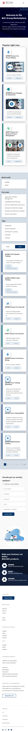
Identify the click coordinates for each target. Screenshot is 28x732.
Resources (5, 667)
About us (4, 608)
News (3, 617)
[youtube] (8, 729)
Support (4, 637)
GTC (3, 712)
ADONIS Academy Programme (10, 674)
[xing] (11, 729)
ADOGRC (4, 635)
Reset (7, 247)
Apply (20, 247)
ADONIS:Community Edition (9, 660)
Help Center (5, 672)
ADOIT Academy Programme (9, 676)
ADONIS (4, 631)
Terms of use (4, 708)
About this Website (6, 723)
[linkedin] (3, 729)
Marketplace (5, 669)
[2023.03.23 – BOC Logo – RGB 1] (8, 1)
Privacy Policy (5, 715)
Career (4, 613)
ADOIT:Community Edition (9, 663)
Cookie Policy (5, 719)
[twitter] (5, 729)
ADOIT (4, 633)
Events (4, 620)
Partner (4, 611)
